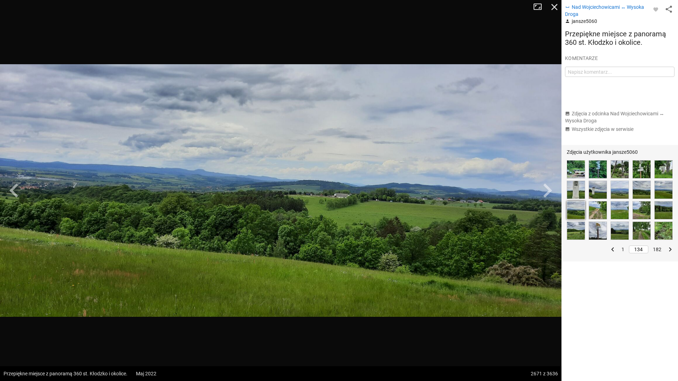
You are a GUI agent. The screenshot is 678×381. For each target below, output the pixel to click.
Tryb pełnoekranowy (540, 7)
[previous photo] (14, 190)
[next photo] (547, 190)
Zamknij (554, 7)
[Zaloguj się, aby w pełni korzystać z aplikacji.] (655, 9)
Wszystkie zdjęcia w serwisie (603, 129)
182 (657, 249)
